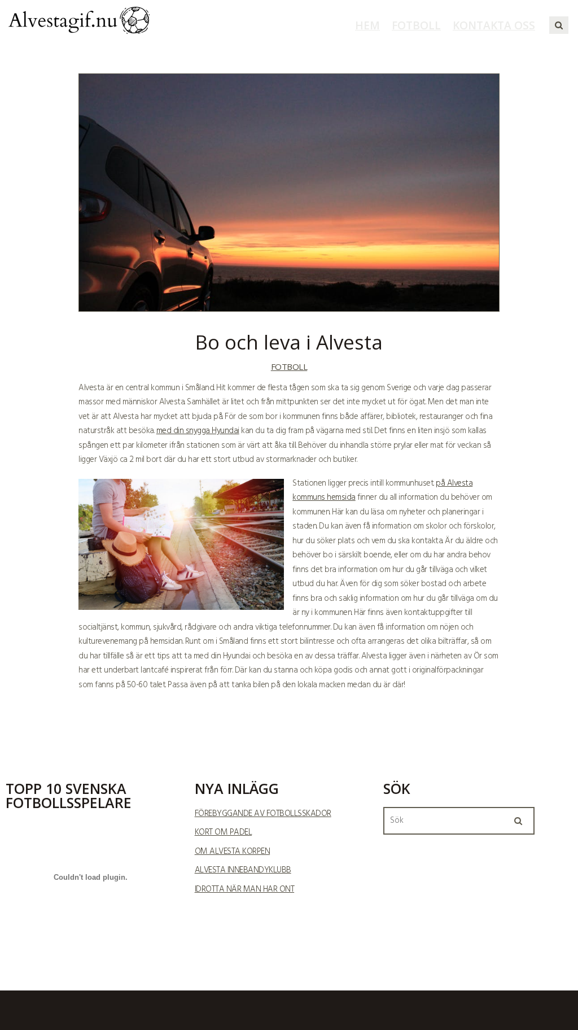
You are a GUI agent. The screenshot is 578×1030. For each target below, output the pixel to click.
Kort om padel (223, 832)
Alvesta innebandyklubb (243, 870)
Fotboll (289, 366)
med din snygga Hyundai (197, 431)
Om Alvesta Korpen (232, 851)
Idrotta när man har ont (245, 889)
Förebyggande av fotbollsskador (263, 813)
